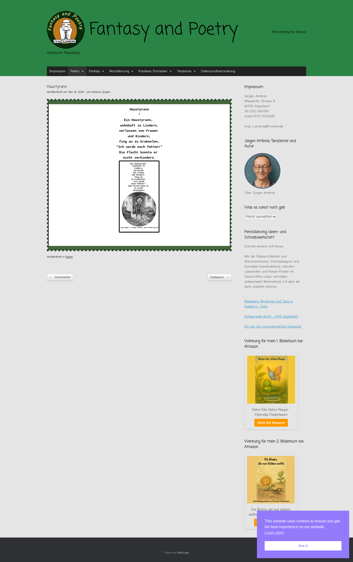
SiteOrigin (183, 552)
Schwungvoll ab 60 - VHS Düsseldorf (271, 316)
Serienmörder (60, 277)
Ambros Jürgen (100, 92)
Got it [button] (303, 546)
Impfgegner (219, 277)
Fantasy (94, 71)
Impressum (57, 71)
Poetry (74, 71)
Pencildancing (119, 71)
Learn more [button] (274, 533)
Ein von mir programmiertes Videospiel (272, 326)
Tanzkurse (184, 71)
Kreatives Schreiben (153, 71)
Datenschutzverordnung (218, 71)
